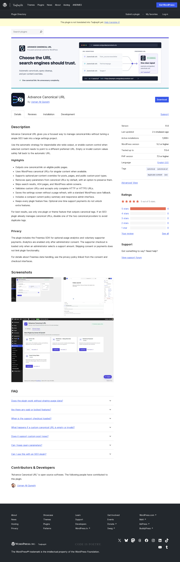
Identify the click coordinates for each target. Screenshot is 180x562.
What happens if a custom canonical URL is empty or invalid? (43, 427)
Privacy (14, 528)
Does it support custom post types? (30, 436)
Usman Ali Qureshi (40, 101)
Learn (78, 515)
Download (162, 99)
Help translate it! (112, 22)
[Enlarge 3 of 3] (109, 321)
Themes (47, 519)
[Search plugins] (41, 32)
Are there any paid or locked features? (31, 409)
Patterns (47, 528)
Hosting (14, 524)
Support (165, 114)
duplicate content (155, 175)
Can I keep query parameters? (26, 445)
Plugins (46, 524)
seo (166, 175)
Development (68, 114)
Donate (112, 524)
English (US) (163, 162)
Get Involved (113, 515)
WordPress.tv (82, 528)
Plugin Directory (18, 14)
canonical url (162, 169)
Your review (128, 233)
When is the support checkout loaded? (31, 418)
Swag (111, 528)
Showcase (48, 515)
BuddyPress (146, 528)
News (13, 519)
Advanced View (130, 182)
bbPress (145, 524)
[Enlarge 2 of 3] (109, 281)
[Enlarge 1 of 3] (57, 281)
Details (17, 114)
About (14, 515)
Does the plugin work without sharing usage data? (37, 400)
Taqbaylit (42, 544)
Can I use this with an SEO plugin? (28, 454)
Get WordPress (167, 5)
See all (165, 233)
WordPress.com (148, 515)
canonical (151, 169)
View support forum (132, 257)
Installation (48, 114)
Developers (80, 524)
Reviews (32, 114)
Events (110, 519)
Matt (143, 519)
